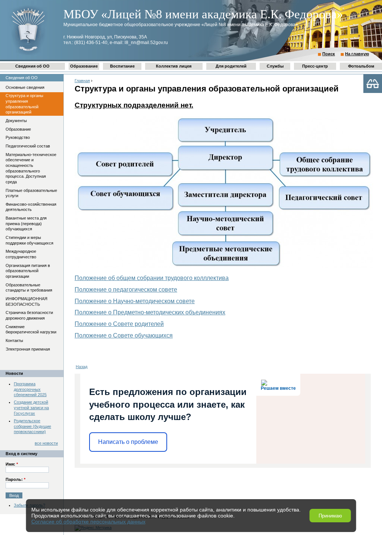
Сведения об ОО (32, 66)
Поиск (328, 54)
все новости (46, 443)
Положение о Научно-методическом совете (135, 301)
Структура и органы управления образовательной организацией (24, 103)
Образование (84, 66)
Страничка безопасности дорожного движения (29, 315)
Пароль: (15, 479)
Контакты (14, 340)
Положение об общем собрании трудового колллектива (152, 278)
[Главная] (28, 54)
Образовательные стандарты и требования (29, 288)
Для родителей (231, 66)
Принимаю (330, 516)
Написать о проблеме (128, 442)
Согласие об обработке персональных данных (88, 522)
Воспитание (122, 66)
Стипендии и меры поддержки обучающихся (29, 240)
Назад (81, 366)
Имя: (12, 464)
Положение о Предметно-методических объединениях (150, 312)
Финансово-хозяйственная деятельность (31, 207)
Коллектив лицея (173, 66)
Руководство (18, 137)
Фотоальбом (361, 66)
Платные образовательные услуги (31, 193)
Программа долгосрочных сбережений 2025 (30, 389)
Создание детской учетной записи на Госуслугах (31, 407)
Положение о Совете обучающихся (124, 335)
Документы (16, 120)
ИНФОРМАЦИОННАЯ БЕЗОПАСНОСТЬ (26, 301)
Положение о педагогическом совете (126, 289)
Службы (275, 66)
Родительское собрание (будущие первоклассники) (32, 426)
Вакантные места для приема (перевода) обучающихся (26, 223)
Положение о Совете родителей (119, 324)
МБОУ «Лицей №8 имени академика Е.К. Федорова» (203, 14)
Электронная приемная (28, 349)
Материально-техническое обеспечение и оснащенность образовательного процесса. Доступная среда (31, 168)
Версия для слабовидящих (372, 83)
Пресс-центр (315, 66)
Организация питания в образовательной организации (28, 271)
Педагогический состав (28, 146)
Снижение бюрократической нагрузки (31, 329)
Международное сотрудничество (21, 254)
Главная (82, 80)
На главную (357, 54)
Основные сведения (25, 87)
